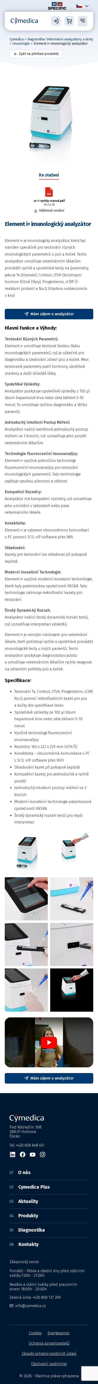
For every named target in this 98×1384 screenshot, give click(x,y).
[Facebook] (23, 1154)
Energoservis (58, 1333)
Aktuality (24, 1201)
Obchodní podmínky (49, 1364)
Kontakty (24, 1244)
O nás (20, 1172)
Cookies (35, 1333)
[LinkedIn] (13, 1154)
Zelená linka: (35, 1297)
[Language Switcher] (85, 6)
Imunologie (21, 44)
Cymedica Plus (30, 1187)
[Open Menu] (82, 21)
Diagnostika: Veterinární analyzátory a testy (60, 39)
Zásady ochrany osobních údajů (49, 1353)
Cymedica (17, 39)
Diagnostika (27, 1230)
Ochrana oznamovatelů (49, 1343)
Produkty (24, 1215)
